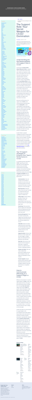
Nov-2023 (3, 191)
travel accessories (4, 78)
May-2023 (3, 177)
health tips (3, 92)
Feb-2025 (3, 200)
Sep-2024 (3, 193)
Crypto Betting (3, 126)
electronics (3, 120)
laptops (2, 108)
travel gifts (3, 99)
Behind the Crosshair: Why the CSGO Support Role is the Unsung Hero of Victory (29, 363)
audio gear (3, 83)
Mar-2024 (3, 189)
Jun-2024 (3, 180)
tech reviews (3, 75)
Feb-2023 (3, 195)
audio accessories (4, 82)
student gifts (3, 103)
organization (3, 116)
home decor (3, 74)
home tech (3, 122)
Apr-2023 (3, 190)
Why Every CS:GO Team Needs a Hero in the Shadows (22, 375)
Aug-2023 (3, 188)
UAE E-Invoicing (3, 127)
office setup (3, 109)
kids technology (3, 91)
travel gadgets (3, 101)
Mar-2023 (3, 197)
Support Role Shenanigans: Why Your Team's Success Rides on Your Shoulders (22, 348)
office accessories (4, 107)
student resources (4, 100)
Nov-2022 (3, 198)
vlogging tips (3, 97)
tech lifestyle (3, 117)
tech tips (2, 76)
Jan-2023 (3, 187)
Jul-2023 (2, 183)
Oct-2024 (3, 182)
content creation (3, 112)
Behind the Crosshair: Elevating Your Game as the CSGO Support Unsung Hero (29, 349)
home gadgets (3, 105)
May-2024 (3, 194)
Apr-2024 (3, 178)
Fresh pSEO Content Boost (5, 125)
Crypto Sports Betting (4, 121)
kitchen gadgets (3, 110)
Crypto (2, 123)
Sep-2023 (3, 185)
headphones (3, 115)
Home (18, 19)
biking (2, 90)
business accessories (4, 111)
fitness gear (3, 81)
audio (2, 104)
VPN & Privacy (3, 129)
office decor (3, 95)
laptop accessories (4, 89)
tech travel (3, 86)
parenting (3, 84)
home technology (4, 114)
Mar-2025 (3, 203)
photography (3, 73)
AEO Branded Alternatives (5, 124)
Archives (12, 387)
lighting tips (3, 94)
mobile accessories (4, 88)
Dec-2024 (3, 199)
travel (2, 98)
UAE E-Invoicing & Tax (4, 128)
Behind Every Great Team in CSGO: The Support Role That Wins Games (21, 363)
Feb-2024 (3, 181)
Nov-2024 (3, 179)
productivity (3, 77)
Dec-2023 (3, 184)
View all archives (4, 204)
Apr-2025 (3, 202)
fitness (2, 80)
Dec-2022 (3, 175)
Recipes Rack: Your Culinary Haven (16, 7)
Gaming (21, 19)
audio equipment (3, 79)
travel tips (3, 113)
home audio (3, 72)
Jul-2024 (2, 196)
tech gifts (3, 93)
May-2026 (3, 201)
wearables (3, 96)
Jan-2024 (3, 192)
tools (2, 85)
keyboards (3, 119)
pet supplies (3, 71)
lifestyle (2, 70)
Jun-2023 (3, 174)
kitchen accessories (4, 106)
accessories (3, 69)
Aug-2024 (3, 186)
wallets (2, 118)
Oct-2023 (3, 176)
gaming (2, 102)
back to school (3, 87)
